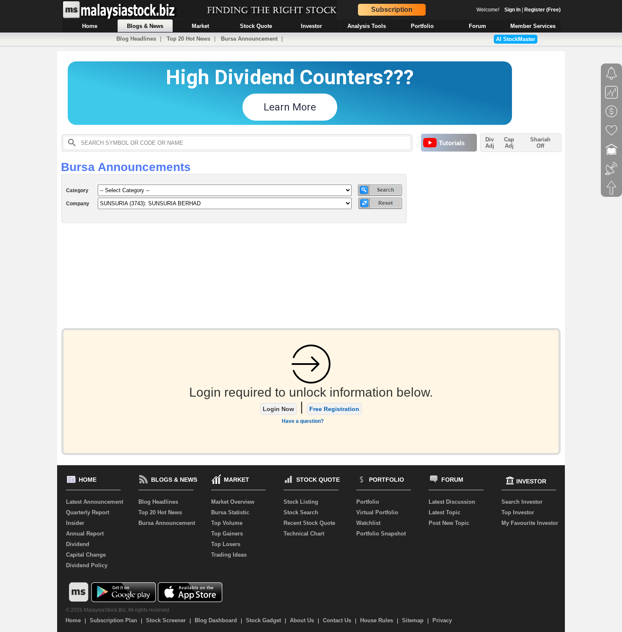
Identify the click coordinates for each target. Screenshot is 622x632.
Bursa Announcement (249, 39)
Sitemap (413, 620)
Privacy (442, 620)
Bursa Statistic (230, 512)
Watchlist (368, 523)
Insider (75, 523)
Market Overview (232, 502)
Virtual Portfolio (377, 512)
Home (73, 620)
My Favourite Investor (529, 523)
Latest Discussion (452, 502)
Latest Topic (444, 512)
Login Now (278, 409)
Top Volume (226, 523)
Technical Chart (303, 533)
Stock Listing (300, 502)
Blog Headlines (136, 39)
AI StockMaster (515, 39)
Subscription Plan (113, 620)
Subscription (392, 9)
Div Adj (489, 142)
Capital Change (86, 555)
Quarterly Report (87, 512)
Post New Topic (449, 523)
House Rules (376, 620)
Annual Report (85, 533)
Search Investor (521, 502)
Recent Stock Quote (309, 523)
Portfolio (367, 502)
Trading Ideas (229, 555)
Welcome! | (518, 10)
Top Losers (225, 544)
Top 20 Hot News (188, 39)
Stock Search (300, 512)
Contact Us (337, 620)
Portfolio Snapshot (381, 533)
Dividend (77, 544)
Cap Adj (509, 142)
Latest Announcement (94, 502)
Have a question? (303, 421)
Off (540, 146)
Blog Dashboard (216, 620)
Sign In (512, 10)
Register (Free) (542, 10)
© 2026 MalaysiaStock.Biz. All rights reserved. (118, 610)
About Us (302, 620)
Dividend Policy (86, 565)
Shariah (540, 142)
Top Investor (517, 512)
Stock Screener (166, 620)
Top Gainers (227, 533)
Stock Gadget (263, 620)
